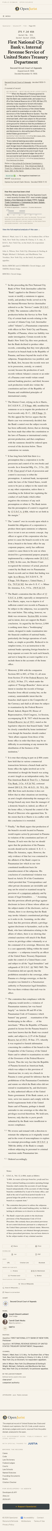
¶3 (6, 456)
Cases (5, 1453)
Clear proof (19, 470)
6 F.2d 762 (30, 783)
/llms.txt (6, 1496)
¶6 (6, 670)
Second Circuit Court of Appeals (26, 68)
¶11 (5, 1159)
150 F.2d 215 (39, 587)
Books (5, 1479)
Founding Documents (11, 1476)
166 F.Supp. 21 (39, 412)
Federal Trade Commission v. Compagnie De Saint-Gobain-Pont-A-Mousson (25, 202)
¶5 (6, 593)
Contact (40, 1518)
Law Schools (8, 1469)
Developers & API (10, 1492)
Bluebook (42, 1262)
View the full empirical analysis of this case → (21, 230)
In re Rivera (19, 576)
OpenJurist (6, 26)
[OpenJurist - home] (26, 9)
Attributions (26, 1521)
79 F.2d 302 (18, 584)
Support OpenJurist (26, 1506)
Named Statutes (9, 1473)
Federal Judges (9, 1463)
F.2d (25, 26)
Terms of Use (39, 1521)
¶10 (5, 1130)
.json (14, 1395)
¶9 (6, 999)
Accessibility (27, 1518)
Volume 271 (17, 26)
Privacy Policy (8, 1525)
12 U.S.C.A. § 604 (19, 511)
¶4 (6, 521)
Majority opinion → (16, 1323)
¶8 (6, 826)
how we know (16, 179)
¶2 (6, 401)
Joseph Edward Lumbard (18, 1314)
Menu (8, 16)
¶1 (6, 285)
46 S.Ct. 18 (33, 787)
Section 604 (33, 616)
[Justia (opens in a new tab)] (33, 1444)
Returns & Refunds (10, 1521)
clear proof (7, 1380)
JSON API (6, 1499)
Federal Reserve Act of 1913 (21, 721)
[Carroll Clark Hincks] (5, 1321)
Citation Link (24, 1262)
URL (8, 1262)
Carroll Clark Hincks (17, 1321)
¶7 (6, 757)
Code (5, 1457)
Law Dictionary (9, 1460)
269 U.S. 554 (21, 787)
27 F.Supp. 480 (29, 405)
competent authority (30, 893)
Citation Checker (9, 1482)
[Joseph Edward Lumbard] (5, 1315)
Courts (5, 1466)
